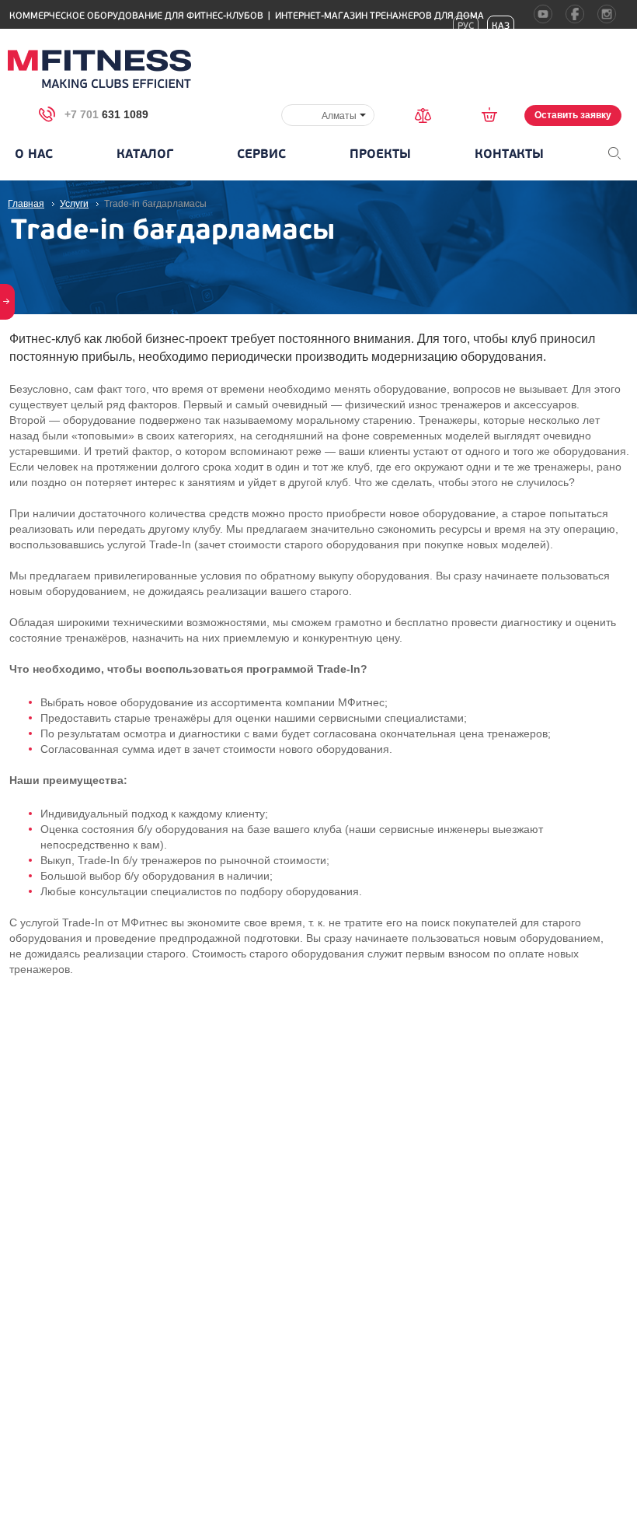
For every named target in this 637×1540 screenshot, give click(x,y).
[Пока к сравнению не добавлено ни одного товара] (428, 114)
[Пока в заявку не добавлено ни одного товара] (494, 114)
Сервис (261, 154)
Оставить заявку (572, 115)
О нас (34, 154)
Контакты (509, 154)
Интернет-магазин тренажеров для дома (379, 16)
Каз (501, 26)
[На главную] (99, 69)
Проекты (380, 154)
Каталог (145, 154)
